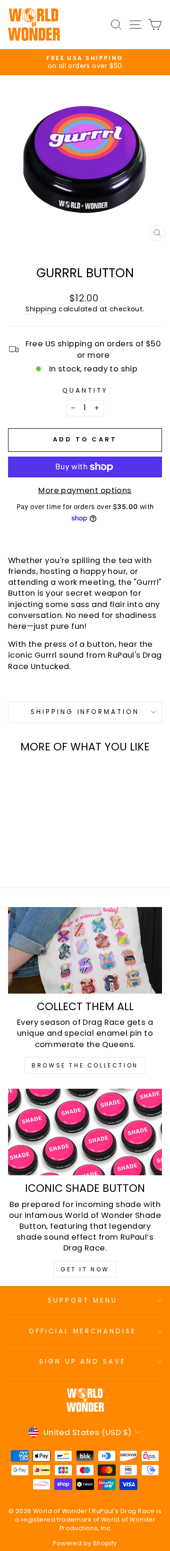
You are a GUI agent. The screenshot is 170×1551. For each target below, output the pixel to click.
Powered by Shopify (85, 1543)
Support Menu (83, 1300)
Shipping (41, 309)
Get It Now (85, 1269)
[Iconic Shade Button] (85, 1132)
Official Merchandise (83, 1331)
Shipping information (85, 711)
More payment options (84, 490)
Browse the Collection (85, 1065)
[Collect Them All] (85, 950)
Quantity (85, 391)
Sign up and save (83, 1361)
